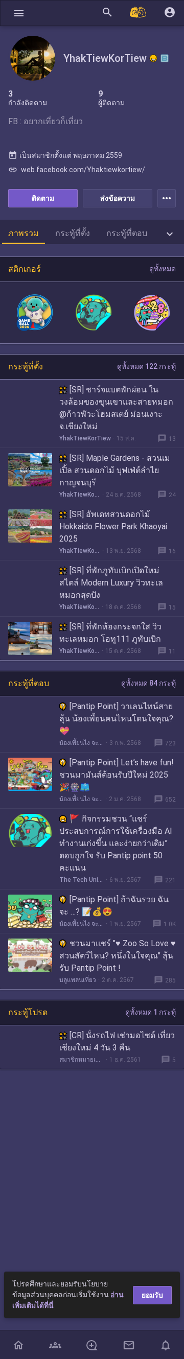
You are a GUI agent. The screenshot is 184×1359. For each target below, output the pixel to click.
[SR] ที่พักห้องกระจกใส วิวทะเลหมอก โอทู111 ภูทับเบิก (110, 633)
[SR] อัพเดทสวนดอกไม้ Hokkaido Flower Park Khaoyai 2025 (113, 526)
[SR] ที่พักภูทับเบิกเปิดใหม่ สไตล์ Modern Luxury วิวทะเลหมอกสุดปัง (111, 583)
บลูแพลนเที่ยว (77, 979)
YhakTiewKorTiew (85, 438)
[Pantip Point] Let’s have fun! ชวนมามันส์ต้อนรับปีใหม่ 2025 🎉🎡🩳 (116, 775)
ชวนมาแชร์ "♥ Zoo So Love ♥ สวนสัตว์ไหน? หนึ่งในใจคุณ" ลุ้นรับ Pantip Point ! (117, 956)
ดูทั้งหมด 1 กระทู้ (150, 1012)
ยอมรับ (152, 1295)
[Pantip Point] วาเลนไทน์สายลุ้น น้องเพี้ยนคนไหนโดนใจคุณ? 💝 (116, 718)
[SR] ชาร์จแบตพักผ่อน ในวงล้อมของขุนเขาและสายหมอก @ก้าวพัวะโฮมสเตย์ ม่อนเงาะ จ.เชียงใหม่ (116, 408)
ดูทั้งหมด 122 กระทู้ (146, 366)
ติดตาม (43, 198)
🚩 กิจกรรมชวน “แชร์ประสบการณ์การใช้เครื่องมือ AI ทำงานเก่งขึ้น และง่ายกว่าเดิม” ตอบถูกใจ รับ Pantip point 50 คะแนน (115, 843)
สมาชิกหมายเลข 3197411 (81, 1059)
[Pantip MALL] (138, 13)
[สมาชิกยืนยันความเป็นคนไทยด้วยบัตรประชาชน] (153, 58)
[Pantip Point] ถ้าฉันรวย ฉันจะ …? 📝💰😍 (114, 906)
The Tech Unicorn (81, 879)
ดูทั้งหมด (162, 268)
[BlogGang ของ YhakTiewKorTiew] (164, 58)
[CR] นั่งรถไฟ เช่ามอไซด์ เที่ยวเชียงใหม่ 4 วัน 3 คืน (117, 1041)
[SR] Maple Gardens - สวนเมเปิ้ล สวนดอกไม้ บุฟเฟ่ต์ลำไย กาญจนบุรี (114, 470)
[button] (19, 13)
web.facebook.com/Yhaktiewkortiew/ (76, 170)
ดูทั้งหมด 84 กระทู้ (148, 683)
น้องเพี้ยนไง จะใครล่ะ (81, 742)
